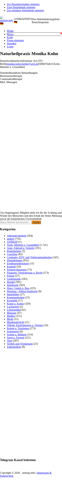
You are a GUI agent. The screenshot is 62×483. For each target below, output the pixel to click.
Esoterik (11, 266)
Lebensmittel (14, 309)
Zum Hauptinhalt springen (21, 7)
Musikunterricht (15, 322)
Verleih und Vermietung (20, 343)
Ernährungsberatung (18, 263)
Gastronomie (14, 278)
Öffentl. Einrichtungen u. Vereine (25, 325)
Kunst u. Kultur (15, 303)
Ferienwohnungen (17, 269)
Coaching (12, 254)
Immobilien (13, 294)
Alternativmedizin (16, 235)
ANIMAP (12, 241)
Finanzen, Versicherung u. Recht (24, 272)
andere (10, 238)
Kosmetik (12, 300)
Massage (11, 312)
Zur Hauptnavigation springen (23, 4)
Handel (11, 282)
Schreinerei (13, 331)
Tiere (9, 340)
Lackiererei (13, 306)
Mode (10, 319)
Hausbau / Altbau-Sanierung (22, 291)
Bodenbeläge (14, 251)
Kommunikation (16, 297)
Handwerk (12, 285)
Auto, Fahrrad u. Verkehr (20, 248)
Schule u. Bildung (16, 334)
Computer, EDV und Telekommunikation (29, 257)
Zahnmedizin (14, 346)
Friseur (10, 275)
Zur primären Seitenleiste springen (25, 10)
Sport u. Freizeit (15, 337)
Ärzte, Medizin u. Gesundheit (23, 244)
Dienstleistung (14, 260)
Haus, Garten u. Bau (18, 288)
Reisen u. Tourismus (18, 328)
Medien (11, 316)
